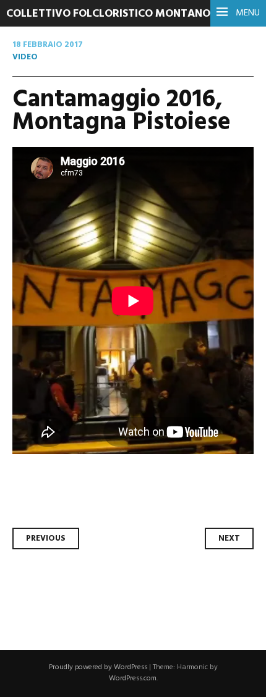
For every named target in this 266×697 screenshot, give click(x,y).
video (25, 57)
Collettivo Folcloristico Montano (108, 14)
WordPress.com (133, 678)
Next (229, 538)
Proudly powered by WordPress (98, 667)
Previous (46, 538)
